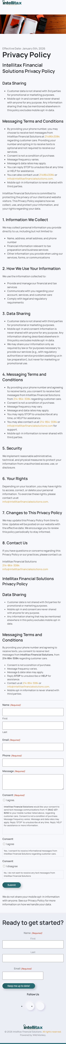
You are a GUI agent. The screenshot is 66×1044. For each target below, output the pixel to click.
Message (13, 771)
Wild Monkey (39, 1034)
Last (4, 732)
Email (11, 740)
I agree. (10, 800)
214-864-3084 (22, 399)
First (5, 718)
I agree (10, 844)
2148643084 (52, 136)
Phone (12, 755)
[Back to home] (12, 2)
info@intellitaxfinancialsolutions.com (30, 178)
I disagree (12, 866)
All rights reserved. (52, 1031)
